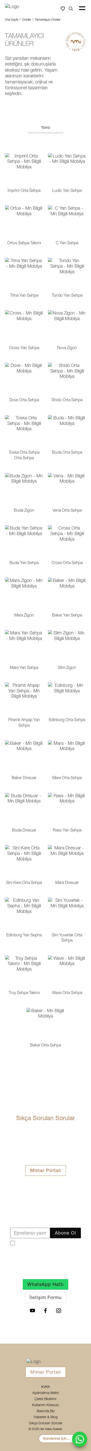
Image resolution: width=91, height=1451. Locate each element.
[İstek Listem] (63, 8)
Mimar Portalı (45, 1170)
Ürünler (26, 19)
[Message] (79, 1439)
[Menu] (82, 8)
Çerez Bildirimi (45, 1399)
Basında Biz (46, 1411)
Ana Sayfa (11, 19)
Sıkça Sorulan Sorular (45, 1423)
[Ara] (70, 8)
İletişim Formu (46, 1297)
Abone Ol (65, 1233)
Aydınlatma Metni (45, 1393)
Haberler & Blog (46, 1417)
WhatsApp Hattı (45, 1284)
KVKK (45, 1387)
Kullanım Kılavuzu (45, 1405)
